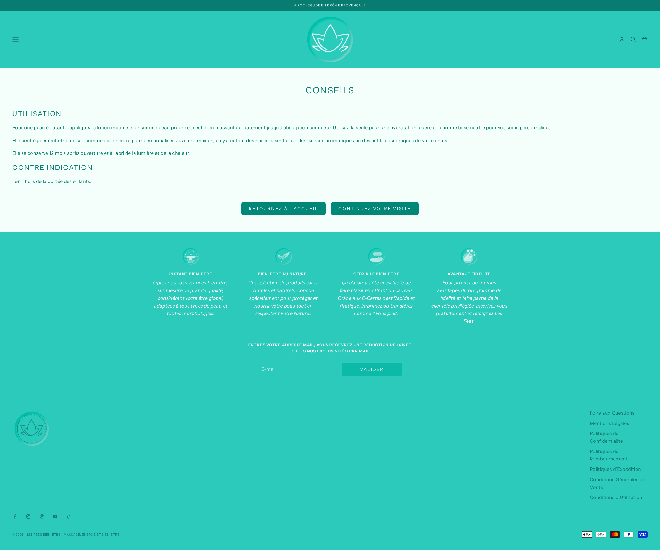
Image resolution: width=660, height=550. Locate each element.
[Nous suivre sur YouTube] (55, 516)
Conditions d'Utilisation (616, 497)
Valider (372, 369)
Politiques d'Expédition (615, 469)
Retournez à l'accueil (283, 208)
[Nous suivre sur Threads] (41, 516)
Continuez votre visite (374, 208)
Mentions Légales (609, 423)
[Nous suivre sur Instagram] (28, 516)
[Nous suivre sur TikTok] (68, 516)
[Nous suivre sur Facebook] (15, 516)
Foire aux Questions (612, 413)
